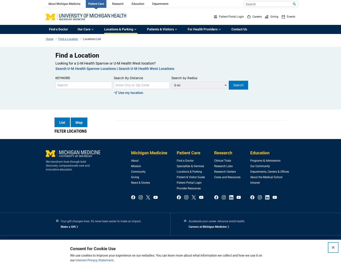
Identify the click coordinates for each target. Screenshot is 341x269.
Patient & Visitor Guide (191, 177)
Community (138, 171)
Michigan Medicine (149, 152)
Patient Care (96, 4)
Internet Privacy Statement (94, 260)
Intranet (255, 182)
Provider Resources (189, 188)
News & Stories (140, 182)
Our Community (260, 166)
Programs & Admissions (265, 160)
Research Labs (223, 166)
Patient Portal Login (189, 182)
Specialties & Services (190, 166)
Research (118, 4)
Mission (136, 166)
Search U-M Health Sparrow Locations (85, 68)
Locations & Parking (189, 171)
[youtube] (155, 197)
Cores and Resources (227, 177)
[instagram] (141, 197)
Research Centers (225, 171)
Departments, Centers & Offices (269, 171)
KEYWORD (62, 78)
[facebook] (133, 197)
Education (138, 4)
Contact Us (239, 29)
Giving (135, 177)
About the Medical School (266, 177)
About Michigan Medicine (64, 4)
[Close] (333, 247)
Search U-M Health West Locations (146, 68)
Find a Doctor (58, 29)
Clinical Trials (222, 160)
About (135, 160)
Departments (160, 4)
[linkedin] (231, 197)
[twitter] (148, 197)
